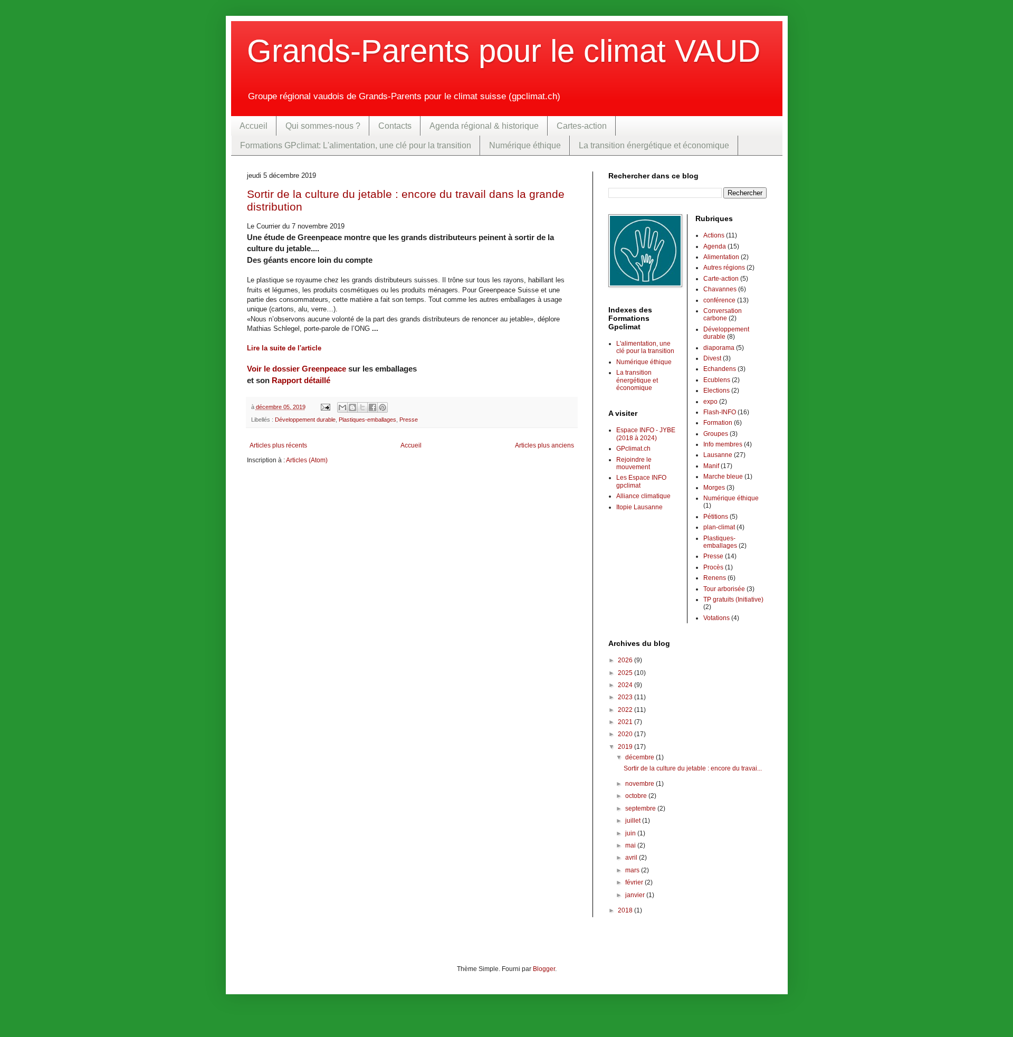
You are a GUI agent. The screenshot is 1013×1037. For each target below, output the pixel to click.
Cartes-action (582, 125)
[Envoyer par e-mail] (342, 407)
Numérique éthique (525, 145)
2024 (626, 685)
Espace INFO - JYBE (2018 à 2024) (645, 433)
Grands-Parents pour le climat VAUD (503, 51)
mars (633, 870)
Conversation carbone (722, 314)
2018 (626, 910)
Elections (716, 390)
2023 (626, 697)
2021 (626, 722)
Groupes (715, 433)
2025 (626, 673)
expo (710, 401)
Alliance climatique (643, 496)
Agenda (714, 246)
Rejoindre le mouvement (634, 463)
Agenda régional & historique (484, 125)
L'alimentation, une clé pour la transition (645, 347)
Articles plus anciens (544, 445)
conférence (719, 300)
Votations (716, 618)
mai (631, 845)
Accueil (253, 125)
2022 (626, 709)
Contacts (395, 125)
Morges (714, 487)
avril (632, 857)
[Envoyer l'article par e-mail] (325, 407)
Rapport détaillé (301, 380)
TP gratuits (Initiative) (733, 599)
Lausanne (717, 455)
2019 (626, 746)
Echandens (719, 369)
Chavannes (720, 289)
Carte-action (721, 278)
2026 (626, 660)
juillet (633, 820)
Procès (713, 567)
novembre (640, 783)
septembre (641, 808)
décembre (640, 757)
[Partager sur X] (362, 407)
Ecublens (716, 380)
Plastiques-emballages (367, 419)
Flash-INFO (719, 412)
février (635, 882)
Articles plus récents (278, 445)
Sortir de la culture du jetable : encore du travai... (693, 768)
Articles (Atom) (307, 460)
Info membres (722, 444)
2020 (626, 734)
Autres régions (724, 267)
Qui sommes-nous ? (322, 125)
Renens (714, 578)
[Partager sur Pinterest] (382, 407)
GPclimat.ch (633, 448)
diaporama (718, 347)
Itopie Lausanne (639, 507)
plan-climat (719, 527)
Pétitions (715, 516)
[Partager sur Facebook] (372, 407)
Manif (711, 466)
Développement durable (305, 419)
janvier (635, 895)
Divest (712, 358)
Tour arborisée (724, 589)
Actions (713, 235)
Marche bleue (723, 476)
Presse (408, 419)
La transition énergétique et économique (654, 145)
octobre (636, 796)
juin (631, 833)
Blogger (544, 969)
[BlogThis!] (352, 407)
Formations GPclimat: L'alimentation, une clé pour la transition (355, 145)
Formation (717, 422)
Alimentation (721, 257)
